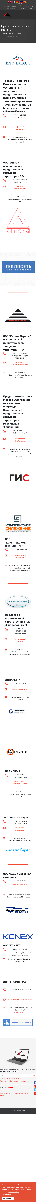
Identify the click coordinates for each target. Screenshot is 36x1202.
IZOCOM (22, 1111)
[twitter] (16, 4)
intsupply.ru (20, 557)
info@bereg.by (20, 830)
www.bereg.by (20, 828)
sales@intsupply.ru (20, 555)
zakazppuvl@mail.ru (25, 999)
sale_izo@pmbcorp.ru (20, 885)
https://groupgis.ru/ (20, 441)
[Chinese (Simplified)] (12, 1)
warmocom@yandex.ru (20, 784)
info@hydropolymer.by (20, 639)
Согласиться (7, 1198)
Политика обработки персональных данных (14, 1081)
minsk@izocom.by (12, 8)
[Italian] (19, 1)
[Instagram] (19, 4)
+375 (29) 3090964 (27, 6)
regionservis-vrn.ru (20, 362)
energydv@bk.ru (13, 999)
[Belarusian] (26, 1)
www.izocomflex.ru (20, 1012)
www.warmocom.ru (20, 781)
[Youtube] (21, 4)
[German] (17, 1)
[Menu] (27, 14)
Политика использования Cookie (11, 1078)
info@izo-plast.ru (19, 127)
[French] (14, 1)
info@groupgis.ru (20, 439)
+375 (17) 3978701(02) (11, 6)
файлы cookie (13, 1192)
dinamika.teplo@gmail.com (20, 689)
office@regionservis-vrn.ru (20, 364)
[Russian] (21, 1)
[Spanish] (24, 1)
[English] (9, 1)
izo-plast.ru (20, 129)
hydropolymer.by (20, 641)
